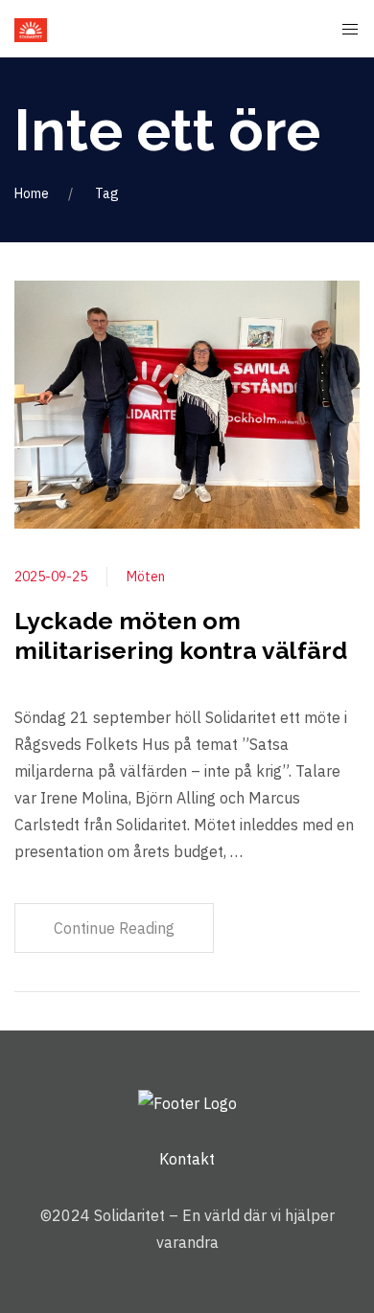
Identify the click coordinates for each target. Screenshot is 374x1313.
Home (31, 193)
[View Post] (187, 403)
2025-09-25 (50, 576)
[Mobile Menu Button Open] (350, 29)
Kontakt (187, 1158)
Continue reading (114, 928)
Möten (146, 576)
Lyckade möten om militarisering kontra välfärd (180, 635)
